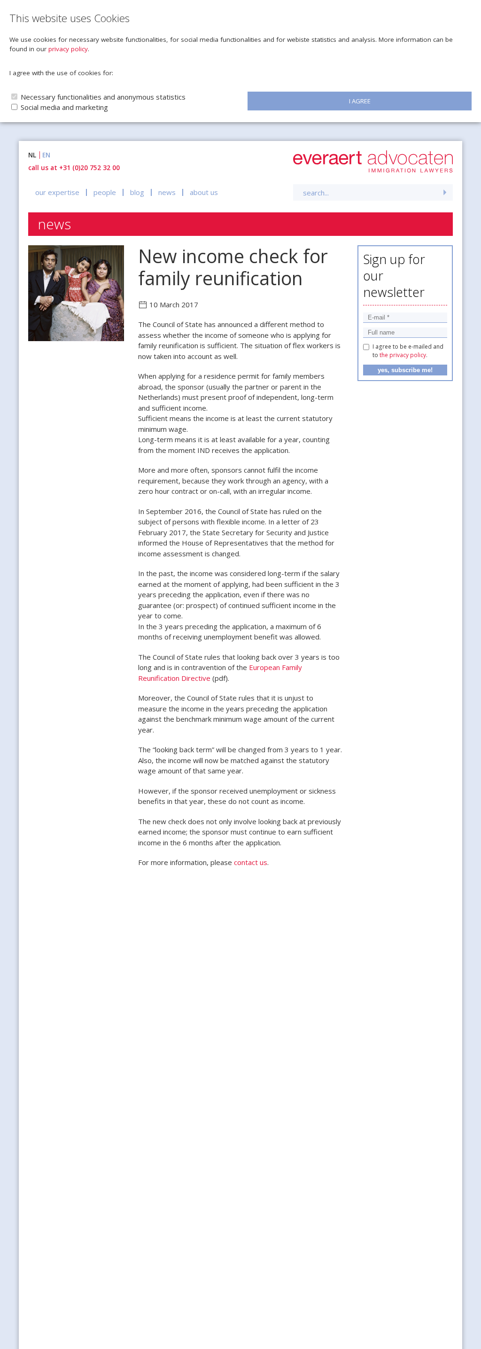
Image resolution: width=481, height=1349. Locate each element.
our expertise (57, 192)
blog (137, 192)
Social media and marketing (64, 107)
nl (32, 155)
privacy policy (68, 49)
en (46, 155)
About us (204, 192)
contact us (250, 862)
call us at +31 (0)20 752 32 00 (74, 168)
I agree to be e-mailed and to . (407, 351)
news (167, 192)
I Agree (360, 101)
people (104, 192)
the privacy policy (403, 355)
